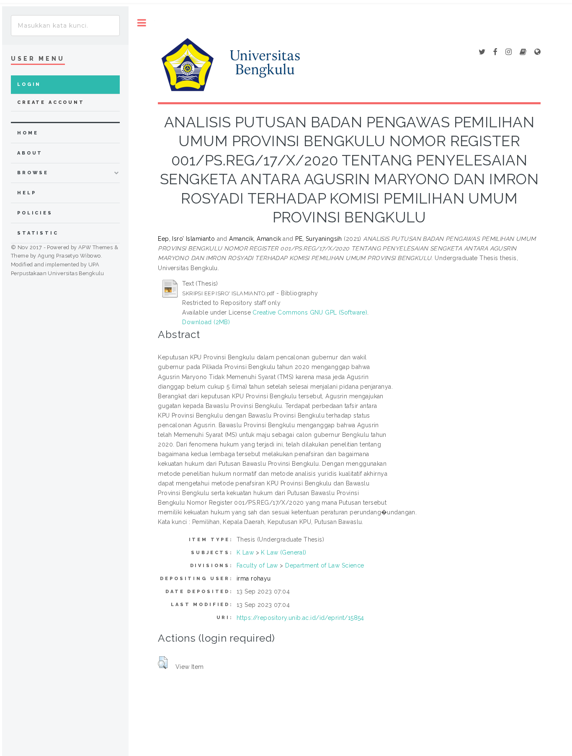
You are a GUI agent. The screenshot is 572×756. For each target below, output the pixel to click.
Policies (35, 213)
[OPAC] (523, 52)
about (30, 153)
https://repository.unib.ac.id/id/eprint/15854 (300, 617)
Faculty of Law (257, 565)
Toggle (142, 22)
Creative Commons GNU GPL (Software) (310, 312)
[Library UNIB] (537, 52)
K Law (245, 552)
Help (26, 193)
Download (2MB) (206, 322)
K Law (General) (283, 552)
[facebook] (495, 52)
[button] (162, 662)
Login (29, 84)
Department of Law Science (324, 565)
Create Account (51, 102)
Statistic (38, 233)
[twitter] (482, 52)
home (27, 133)
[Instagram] (508, 52)
